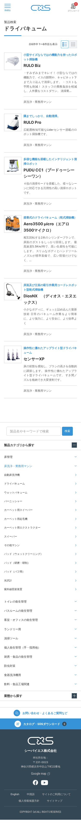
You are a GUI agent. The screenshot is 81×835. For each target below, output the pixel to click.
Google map (38, 774)
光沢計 (8, 580)
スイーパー (10, 536)
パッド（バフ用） (14, 571)
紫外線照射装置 (13, 589)
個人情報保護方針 (29, 800)
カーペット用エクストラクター (22, 527)
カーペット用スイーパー (18, 510)
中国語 (31, 794)
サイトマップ (54, 800)
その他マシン (12, 545)
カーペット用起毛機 (15, 518)
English (15, 794)
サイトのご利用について (56, 794)
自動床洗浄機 (12, 474)
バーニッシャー (13, 501)
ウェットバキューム (15, 492)
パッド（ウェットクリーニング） (23, 554)
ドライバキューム (14, 483)
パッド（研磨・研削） (17, 562)
